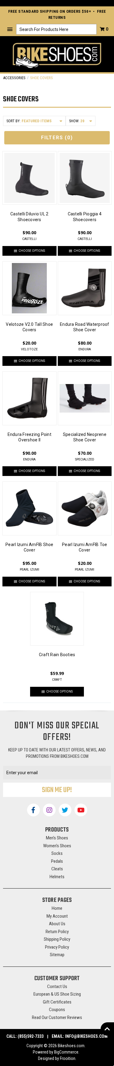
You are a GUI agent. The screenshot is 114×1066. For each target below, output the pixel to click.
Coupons (57, 1009)
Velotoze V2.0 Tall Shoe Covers (29, 327)
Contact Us (57, 986)
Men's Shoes (57, 838)
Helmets (57, 876)
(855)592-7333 (30, 1036)
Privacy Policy (57, 947)
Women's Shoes (57, 845)
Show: (74, 121)
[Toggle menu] (9, 29)
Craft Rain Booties (57, 654)
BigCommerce (66, 1052)
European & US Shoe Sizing (57, 994)
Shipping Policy (57, 939)
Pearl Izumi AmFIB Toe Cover (84, 547)
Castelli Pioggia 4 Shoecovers (85, 216)
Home (57, 908)
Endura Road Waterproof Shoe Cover (84, 327)
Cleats (57, 869)
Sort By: (13, 121)
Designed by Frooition (56, 1058)
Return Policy (57, 931)
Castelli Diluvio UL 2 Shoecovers (29, 216)
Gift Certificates (57, 1002)
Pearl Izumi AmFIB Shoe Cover (29, 547)
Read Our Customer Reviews (57, 1017)
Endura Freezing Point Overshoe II (29, 437)
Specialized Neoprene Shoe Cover (84, 437)
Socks (57, 853)
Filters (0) (57, 137)
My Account (57, 916)
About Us (57, 923)
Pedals (57, 861)
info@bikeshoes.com (86, 1036)
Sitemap (57, 954)
